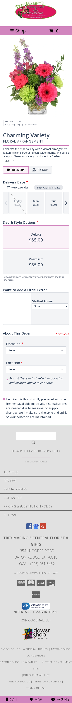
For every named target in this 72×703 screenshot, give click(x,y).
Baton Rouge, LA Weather (18, 662)
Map (37, 699)
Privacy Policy (19, 681)
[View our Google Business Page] (36, 528)
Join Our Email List (36, 620)
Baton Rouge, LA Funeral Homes (24, 649)
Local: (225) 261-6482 (36, 563)
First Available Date (48, 187)
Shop (20, 31)
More (8, 161)
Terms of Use (36, 688)
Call (13, 699)
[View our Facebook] (29, 528)
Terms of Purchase (47, 681)
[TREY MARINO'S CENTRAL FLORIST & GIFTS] (36, 21)
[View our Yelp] (43, 528)
